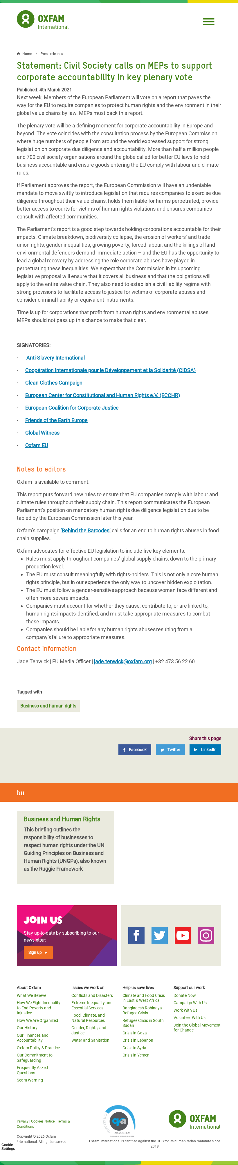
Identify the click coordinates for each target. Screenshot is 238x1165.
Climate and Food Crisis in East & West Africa (143, 998)
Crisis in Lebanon (137, 1040)
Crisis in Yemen (135, 1055)
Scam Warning (30, 1080)
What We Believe (31, 995)
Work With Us (185, 1010)
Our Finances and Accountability (32, 1038)
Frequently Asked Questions (32, 1070)
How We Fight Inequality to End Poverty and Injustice (38, 1007)
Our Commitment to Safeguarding (35, 1058)
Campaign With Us (190, 1002)
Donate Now (185, 995)
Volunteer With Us (189, 1017)
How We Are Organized (37, 1020)
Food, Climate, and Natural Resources (88, 1018)
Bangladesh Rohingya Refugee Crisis (142, 1010)
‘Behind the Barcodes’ (86, 530)
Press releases (52, 54)
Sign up (35, 952)
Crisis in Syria (134, 1047)
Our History (27, 1027)
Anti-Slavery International (55, 358)
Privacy (22, 1121)
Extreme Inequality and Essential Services (92, 1005)
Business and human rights (48, 706)
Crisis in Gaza (134, 1033)
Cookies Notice (43, 1121)
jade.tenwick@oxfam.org (123, 661)
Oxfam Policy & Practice (38, 1047)
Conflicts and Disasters (92, 995)
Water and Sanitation (90, 1040)
